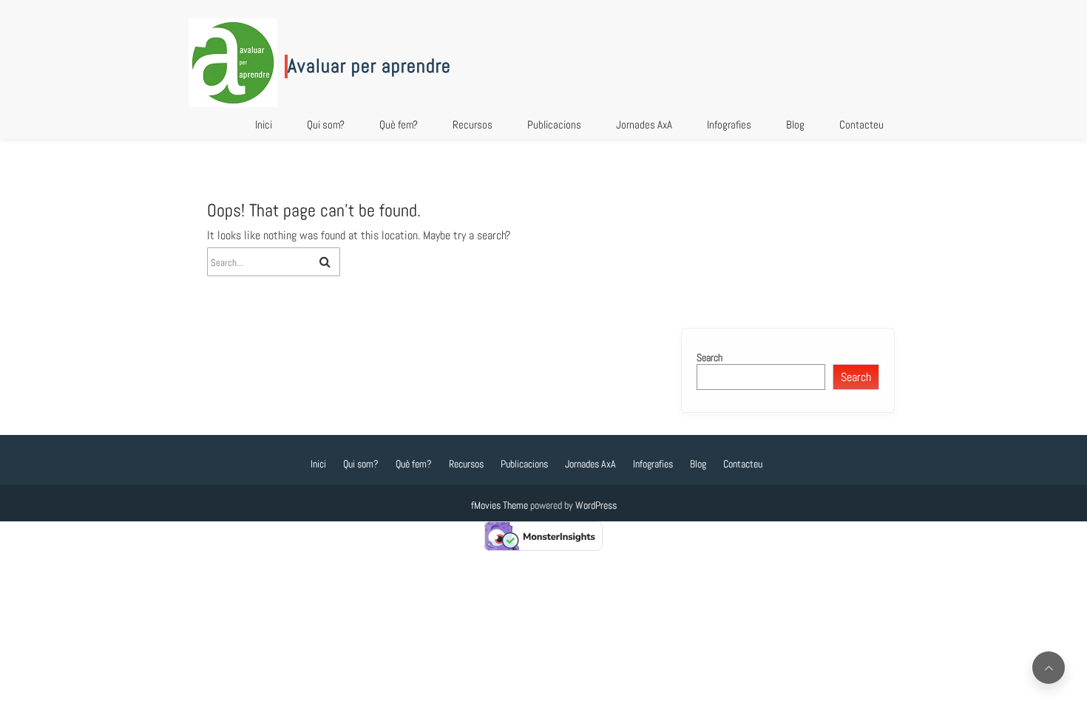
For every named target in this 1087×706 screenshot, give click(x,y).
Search (709, 357)
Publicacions (554, 124)
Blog (795, 124)
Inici (263, 124)
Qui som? (326, 124)
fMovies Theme (499, 505)
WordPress (596, 505)
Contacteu (861, 124)
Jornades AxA (644, 124)
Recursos (472, 124)
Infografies (729, 124)
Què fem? (398, 124)
